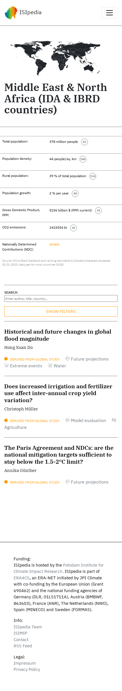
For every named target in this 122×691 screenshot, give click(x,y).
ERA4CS (22, 577)
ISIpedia (30, 12)
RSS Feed (23, 645)
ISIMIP (20, 633)
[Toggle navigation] (109, 12)
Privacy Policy (27, 669)
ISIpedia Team (28, 626)
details (54, 244)
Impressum (25, 663)
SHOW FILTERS (61, 311)
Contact (21, 639)
